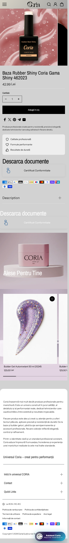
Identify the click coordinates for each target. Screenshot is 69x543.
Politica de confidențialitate (36, 509)
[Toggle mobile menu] (14, 4)
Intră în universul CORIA (16, 474)
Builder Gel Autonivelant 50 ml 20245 (23, 363)
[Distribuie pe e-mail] (24, 118)
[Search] (49, 4)
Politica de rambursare (12, 509)
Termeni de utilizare (11, 514)
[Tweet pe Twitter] (9, 118)
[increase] (18, 98)
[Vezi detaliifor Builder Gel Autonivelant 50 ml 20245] (29, 326)
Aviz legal (47, 514)
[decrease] (6, 98)
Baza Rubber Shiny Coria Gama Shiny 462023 (31, 74)
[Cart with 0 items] (62, 4)
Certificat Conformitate (37, 169)
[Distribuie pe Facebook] (4, 118)
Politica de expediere (31, 514)
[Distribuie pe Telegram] (19, 118)
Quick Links (10, 492)
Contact (8, 483)
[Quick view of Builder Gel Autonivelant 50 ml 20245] (50, 297)
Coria (20, 534)
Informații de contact (11, 518)
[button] (62, 4)
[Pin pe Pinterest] (14, 118)
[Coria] (33, 4)
